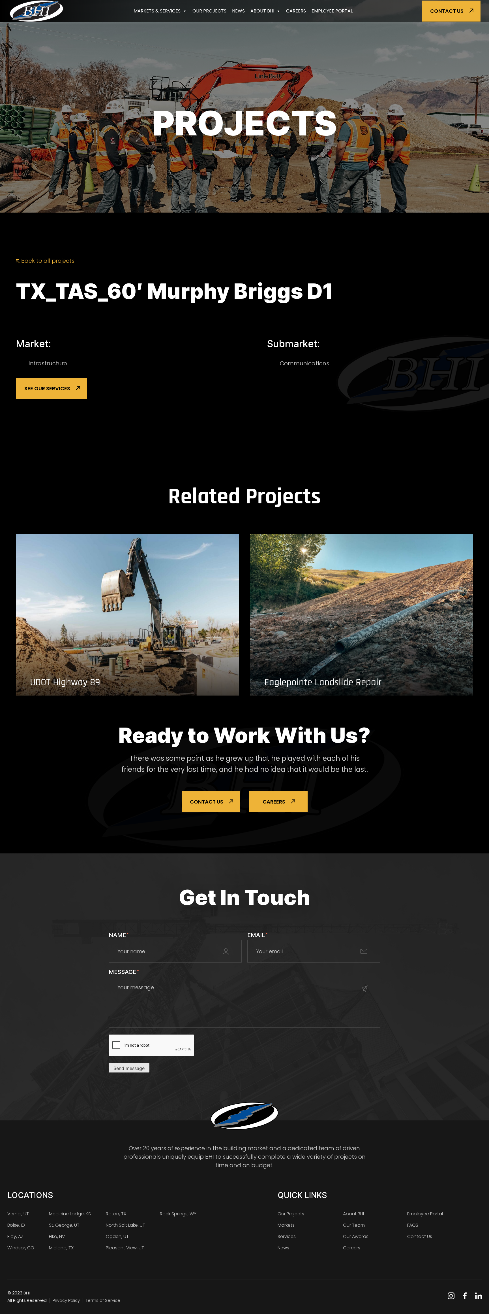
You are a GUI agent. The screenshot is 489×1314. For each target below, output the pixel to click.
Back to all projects (47, 261)
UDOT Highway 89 (65, 682)
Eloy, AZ (15, 1236)
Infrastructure (48, 363)
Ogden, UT (117, 1236)
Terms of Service (103, 1300)
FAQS (412, 1225)
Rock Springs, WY (178, 1214)
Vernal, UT (18, 1214)
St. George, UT (64, 1225)
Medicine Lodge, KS (70, 1214)
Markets (286, 1225)
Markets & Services (157, 11)
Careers (296, 11)
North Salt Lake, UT (125, 1225)
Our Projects (209, 11)
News (238, 11)
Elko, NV (57, 1236)
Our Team (354, 1225)
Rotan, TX (116, 1214)
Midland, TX (61, 1248)
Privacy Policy (66, 1300)
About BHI (262, 11)
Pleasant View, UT (125, 1248)
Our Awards (355, 1236)
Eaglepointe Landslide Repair (322, 682)
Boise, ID (16, 1225)
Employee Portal (332, 11)
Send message (129, 1068)
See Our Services (47, 388)
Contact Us (447, 10)
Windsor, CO (20, 1248)
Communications (304, 363)
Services (287, 1236)
